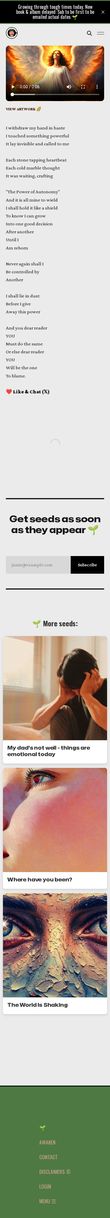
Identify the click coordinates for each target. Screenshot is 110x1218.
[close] (103, 12)
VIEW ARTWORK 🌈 (23, 109)
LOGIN (45, 1186)
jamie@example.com (54, 564)
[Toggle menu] (100, 33)
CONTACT (48, 1157)
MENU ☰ (47, 1201)
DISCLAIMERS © (55, 1171)
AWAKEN (47, 1142)
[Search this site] (89, 33)
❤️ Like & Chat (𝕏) (28, 392)
